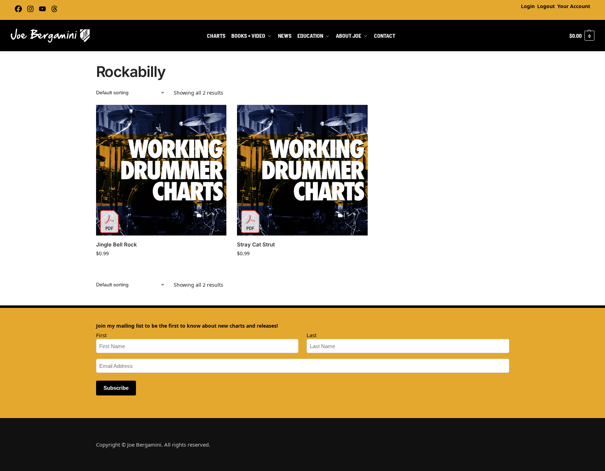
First (101, 335)
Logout (546, 6)
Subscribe (116, 388)
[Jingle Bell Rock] (161, 170)
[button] (581, 35)
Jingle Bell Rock (116, 244)
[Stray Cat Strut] (302, 170)
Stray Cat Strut (256, 244)
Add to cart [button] (161, 268)
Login (528, 6)
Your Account (573, 6)
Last (311, 335)
